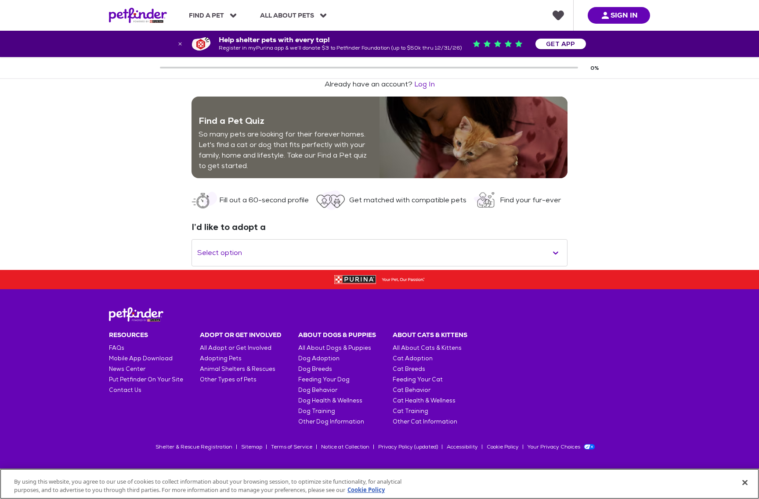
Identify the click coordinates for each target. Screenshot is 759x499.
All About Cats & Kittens (427, 348)
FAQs (116, 348)
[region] (379, 484)
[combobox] (198, 253)
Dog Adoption (319, 358)
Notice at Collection (345, 446)
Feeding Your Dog (324, 379)
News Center (127, 369)
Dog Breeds (315, 369)
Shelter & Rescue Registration (193, 446)
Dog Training (316, 411)
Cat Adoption (413, 358)
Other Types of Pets (228, 379)
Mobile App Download (141, 358)
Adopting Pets (221, 358)
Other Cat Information (425, 421)
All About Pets (287, 15)
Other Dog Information (331, 421)
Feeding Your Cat (418, 379)
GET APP (560, 44)
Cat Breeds (409, 369)
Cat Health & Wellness (424, 400)
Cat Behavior (411, 390)
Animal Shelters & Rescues (237, 369)
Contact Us (125, 390)
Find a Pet (206, 15)
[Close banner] (180, 44)
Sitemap (251, 446)
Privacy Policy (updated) (408, 446)
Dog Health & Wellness (330, 400)
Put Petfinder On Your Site (146, 379)
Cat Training (410, 411)
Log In (424, 84)
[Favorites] (558, 15)
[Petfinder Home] (138, 15)
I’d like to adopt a (229, 227)
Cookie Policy (503, 446)
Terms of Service (291, 446)
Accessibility (462, 446)
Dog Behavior (317, 390)
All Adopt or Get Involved (235, 348)
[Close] (745, 482)
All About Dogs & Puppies (334, 348)
